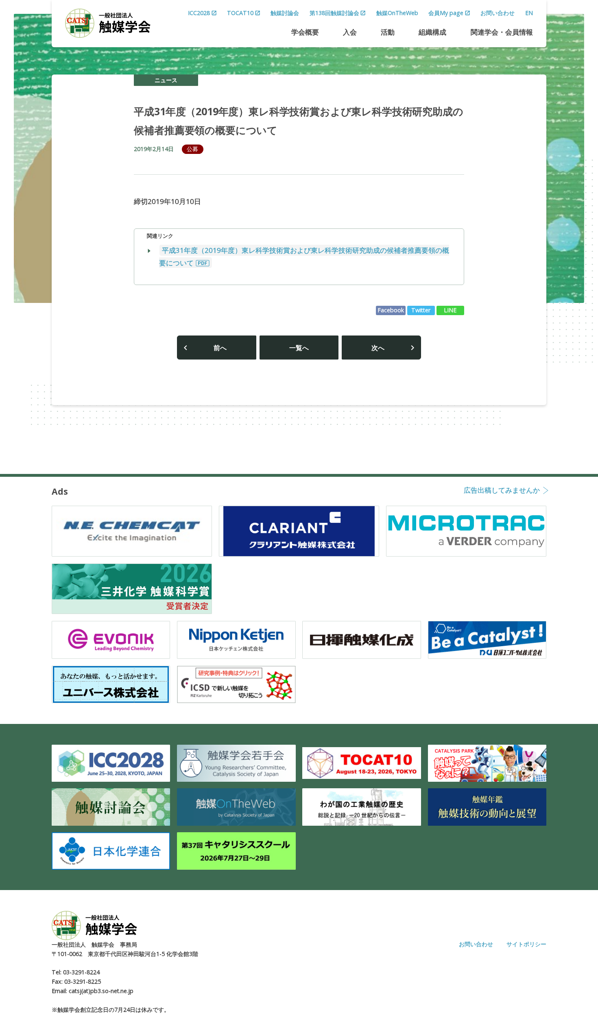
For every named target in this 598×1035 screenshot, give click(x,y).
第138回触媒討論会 (334, 13)
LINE (450, 310)
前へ (220, 347)
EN (529, 13)
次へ (377, 347)
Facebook (391, 310)
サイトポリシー (526, 944)
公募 (192, 149)
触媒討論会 (285, 13)
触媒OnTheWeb (397, 13)
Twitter (421, 310)
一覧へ (299, 347)
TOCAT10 (240, 13)
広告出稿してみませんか (502, 491)
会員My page (445, 13)
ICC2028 (199, 13)
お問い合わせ (497, 13)
